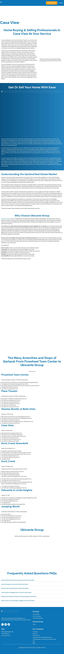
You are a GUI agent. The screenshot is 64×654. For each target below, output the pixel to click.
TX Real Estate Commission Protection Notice (44, 639)
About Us (35, 633)
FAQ (34, 641)
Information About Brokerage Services (42, 637)
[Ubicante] (5, 3)
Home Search (36, 614)
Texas (34, 624)
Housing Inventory (6, 635)
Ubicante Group (5, 218)
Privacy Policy (36, 635)
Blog (34, 643)
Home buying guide (38, 618)
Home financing (37, 616)
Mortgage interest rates (7, 631)
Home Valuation (5, 633)
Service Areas (38, 622)
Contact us (35, 631)
